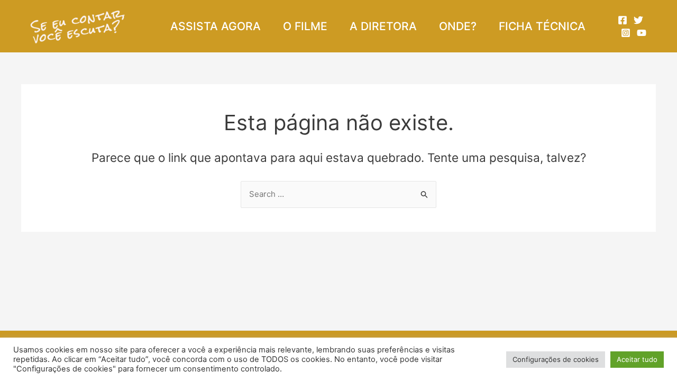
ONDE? (458, 26)
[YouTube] (641, 33)
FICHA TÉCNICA (542, 26)
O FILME (305, 26)
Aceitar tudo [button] (637, 359)
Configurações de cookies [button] (556, 359)
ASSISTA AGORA (215, 26)
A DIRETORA (383, 26)
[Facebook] (622, 20)
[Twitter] (638, 20)
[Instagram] (625, 33)
